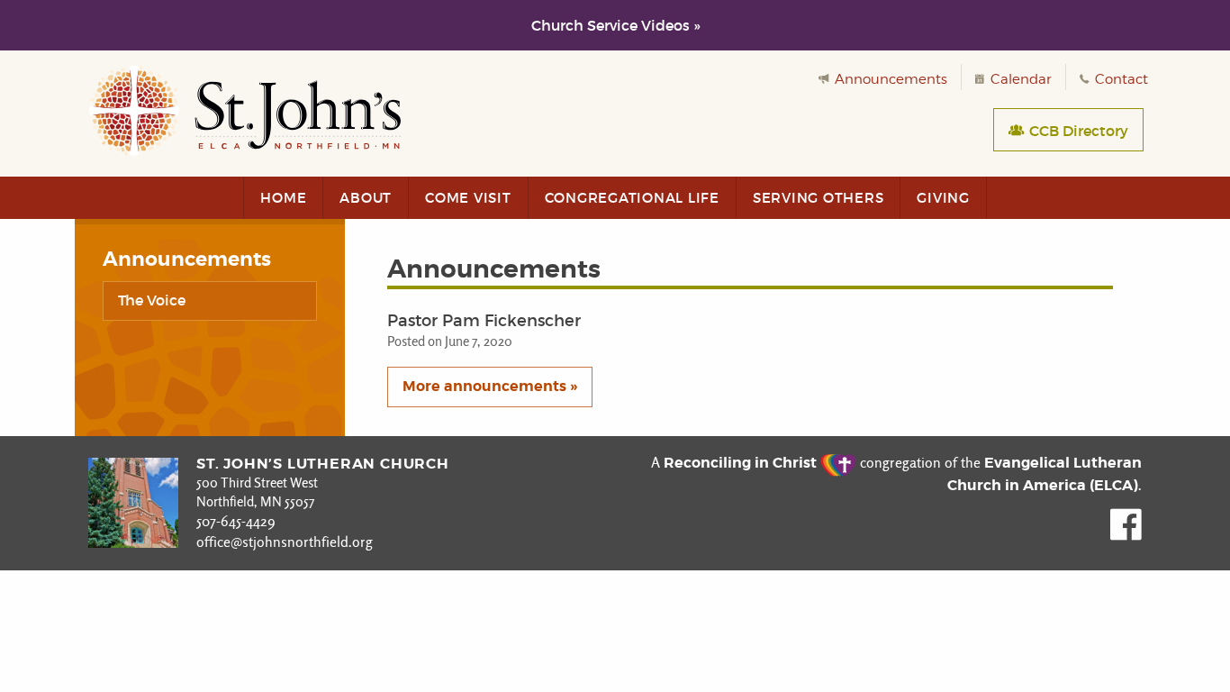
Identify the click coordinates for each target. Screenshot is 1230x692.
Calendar (1019, 79)
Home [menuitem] (283, 197)
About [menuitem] (365, 197)
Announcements (889, 79)
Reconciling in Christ (742, 462)
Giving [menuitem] (943, 197)
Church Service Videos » (615, 25)
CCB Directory (1077, 131)
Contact (1119, 79)
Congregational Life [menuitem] (632, 197)
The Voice (151, 300)
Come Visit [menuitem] (468, 197)
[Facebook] (1126, 535)
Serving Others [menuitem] (818, 197)
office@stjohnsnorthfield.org (284, 542)
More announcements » (489, 386)
